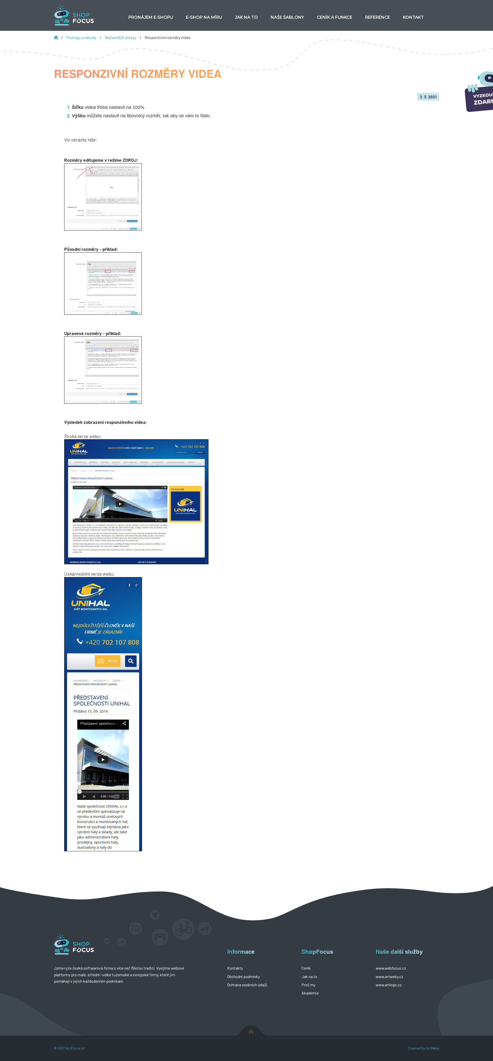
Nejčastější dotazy (121, 37)
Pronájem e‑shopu (150, 17)
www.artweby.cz (389, 976)
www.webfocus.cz (391, 968)
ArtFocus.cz (75, 1048)
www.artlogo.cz (389, 984)
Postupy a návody (81, 37)
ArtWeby (432, 1048)
